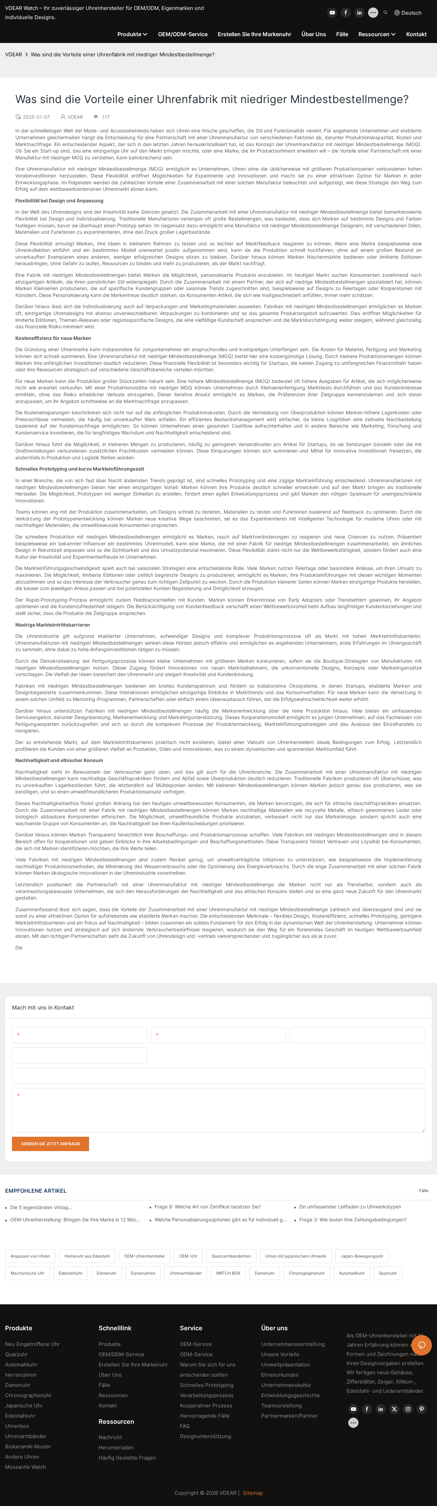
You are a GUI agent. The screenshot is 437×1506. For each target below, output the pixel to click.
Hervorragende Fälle (205, 1415)
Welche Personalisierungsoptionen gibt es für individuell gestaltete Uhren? (221, 1219)
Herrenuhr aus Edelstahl (87, 1256)
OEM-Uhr (188, 1256)
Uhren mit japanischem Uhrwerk (295, 1256)
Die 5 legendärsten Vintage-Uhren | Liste (42, 1207)
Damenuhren (143, 1273)
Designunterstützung (205, 1436)
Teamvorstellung (281, 1405)
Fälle (423, 1190)
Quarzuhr (388, 1273)
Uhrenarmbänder (186, 1273)
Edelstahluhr (70, 1273)
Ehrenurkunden (280, 1375)
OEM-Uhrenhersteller (144, 1256)
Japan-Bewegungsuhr (362, 1256)
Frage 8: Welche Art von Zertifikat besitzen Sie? (208, 1206)
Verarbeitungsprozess (207, 1395)
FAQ (184, 1426)
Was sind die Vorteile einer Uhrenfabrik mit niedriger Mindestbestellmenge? (123, 54)
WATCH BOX (228, 1273)
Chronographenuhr (307, 1273)
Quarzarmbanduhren (231, 1256)
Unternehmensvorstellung (293, 1344)
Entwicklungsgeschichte (290, 1395)
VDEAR (13, 54)
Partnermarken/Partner (289, 1415)
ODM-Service (196, 1354)
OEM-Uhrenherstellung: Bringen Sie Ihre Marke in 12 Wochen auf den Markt (76, 1219)
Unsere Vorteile (280, 1354)
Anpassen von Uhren (30, 1256)
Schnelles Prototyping (207, 1385)
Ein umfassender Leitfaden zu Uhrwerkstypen (350, 1206)
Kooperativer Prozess (206, 1405)
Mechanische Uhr (27, 1273)
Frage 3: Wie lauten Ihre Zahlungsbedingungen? (353, 1219)
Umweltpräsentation (285, 1364)
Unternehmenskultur (286, 1385)
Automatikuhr (352, 1273)
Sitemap (253, 1493)
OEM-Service (196, 1344)
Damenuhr (106, 1273)
